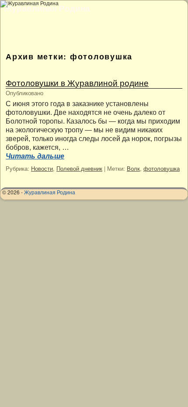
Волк (133, 168)
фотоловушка (161, 168)
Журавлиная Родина (47, 8)
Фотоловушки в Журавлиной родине (77, 82)
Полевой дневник (79, 168)
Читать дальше (35, 156)
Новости (42, 168)
